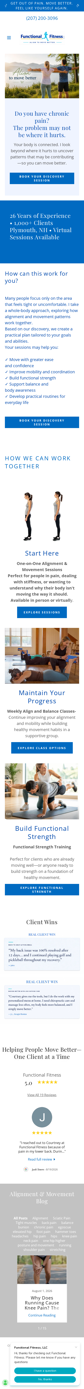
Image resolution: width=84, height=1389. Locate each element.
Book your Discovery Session (42, 178)
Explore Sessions (42, 612)
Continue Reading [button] (42, 1315)
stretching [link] (57, 1249)
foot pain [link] (43, 1231)
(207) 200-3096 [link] (42, 18)
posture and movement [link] (36, 1245)
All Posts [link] (21, 1218)
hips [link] (54, 1236)
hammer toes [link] (65, 1231)
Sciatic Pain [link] (61, 1218)
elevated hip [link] (22, 1231)
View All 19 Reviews (41, 1095)
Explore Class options (42, 748)
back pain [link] (49, 1222)
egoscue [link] (64, 1227)
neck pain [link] (30, 1240)
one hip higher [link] (54, 1240)
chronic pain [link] (43, 1227)
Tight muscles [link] (26, 1222)
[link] (42, 37)
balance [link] (67, 1222)
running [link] (65, 1245)
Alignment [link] (40, 1218)
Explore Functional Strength (42, 890)
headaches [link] (20, 1236)
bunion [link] (23, 1227)
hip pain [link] (39, 1236)
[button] (10, 38)
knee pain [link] (69, 1236)
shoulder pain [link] (34, 1249)
